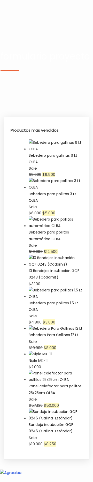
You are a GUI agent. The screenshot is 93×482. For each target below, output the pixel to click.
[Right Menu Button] (90, 478)
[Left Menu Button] (2, 466)
